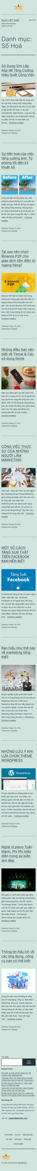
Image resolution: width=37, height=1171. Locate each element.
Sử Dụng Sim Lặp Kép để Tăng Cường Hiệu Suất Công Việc (18, 70)
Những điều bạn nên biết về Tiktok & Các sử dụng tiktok (17, 354)
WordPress (22, 1163)
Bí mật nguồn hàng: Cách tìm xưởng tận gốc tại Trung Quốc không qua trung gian (18, 1094)
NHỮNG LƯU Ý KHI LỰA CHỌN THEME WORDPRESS (17, 755)
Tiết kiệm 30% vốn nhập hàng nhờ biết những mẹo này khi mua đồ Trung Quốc (17, 1079)
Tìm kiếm (5, 1057)
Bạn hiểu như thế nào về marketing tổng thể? (18, 652)
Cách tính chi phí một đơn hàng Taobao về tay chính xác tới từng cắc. (17, 1089)
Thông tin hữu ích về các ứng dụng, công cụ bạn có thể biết (17, 956)
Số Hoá (14, 133)
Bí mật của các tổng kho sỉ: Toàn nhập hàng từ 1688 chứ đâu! (16, 1084)
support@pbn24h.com (18, 1118)
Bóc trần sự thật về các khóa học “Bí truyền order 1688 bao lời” (16, 1074)
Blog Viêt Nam (10, 20)
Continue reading (16, 123)
